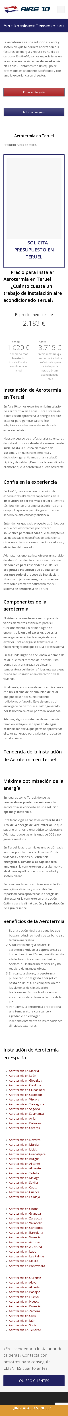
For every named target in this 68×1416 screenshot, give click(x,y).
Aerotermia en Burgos (24, 1159)
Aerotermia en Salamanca (26, 1114)
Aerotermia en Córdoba (25, 1085)
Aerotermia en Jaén (22, 1321)
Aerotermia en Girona (23, 1209)
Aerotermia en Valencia (24, 1237)
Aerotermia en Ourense (25, 1278)
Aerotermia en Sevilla (23, 1183)
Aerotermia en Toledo (24, 1173)
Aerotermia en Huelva (24, 1297)
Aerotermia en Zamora (24, 1311)
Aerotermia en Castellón (25, 1095)
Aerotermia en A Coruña (25, 1247)
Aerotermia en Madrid (24, 1071)
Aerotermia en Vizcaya (24, 1099)
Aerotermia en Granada (25, 1213)
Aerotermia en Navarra (24, 1140)
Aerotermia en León (22, 1076)
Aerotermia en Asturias (24, 1242)
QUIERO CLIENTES (34, 1380)
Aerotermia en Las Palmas (26, 1256)
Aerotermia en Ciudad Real (27, 1090)
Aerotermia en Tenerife (25, 1330)
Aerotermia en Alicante (24, 1164)
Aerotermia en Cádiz (22, 1316)
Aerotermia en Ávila (22, 1118)
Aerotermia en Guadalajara (27, 1154)
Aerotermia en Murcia (24, 1145)
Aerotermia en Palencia (24, 1306)
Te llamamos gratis (34, 112)
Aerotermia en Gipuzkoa (25, 1080)
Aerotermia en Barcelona (26, 1233)
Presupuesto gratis (34, 92)
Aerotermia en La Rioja (24, 1197)
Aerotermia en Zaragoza (25, 1218)
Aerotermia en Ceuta (23, 1187)
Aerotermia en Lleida (23, 1149)
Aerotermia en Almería (24, 1287)
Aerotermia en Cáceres (24, 1128)
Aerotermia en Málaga (24, 1178)
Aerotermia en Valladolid (25, 1223)
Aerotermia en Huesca (24, 1302)
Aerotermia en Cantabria (26, 1228)
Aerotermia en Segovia (24, 1109)
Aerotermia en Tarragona (26, 1104)
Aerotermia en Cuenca (24, 1192)
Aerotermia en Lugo (22, 1251)
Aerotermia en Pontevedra (27, 1266)
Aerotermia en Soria (22, 1325)
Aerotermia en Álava (22, 1282)
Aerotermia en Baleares (25, 1123)
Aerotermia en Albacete (25, 1168)
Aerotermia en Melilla (23, 1261)
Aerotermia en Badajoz (24, 1292)
